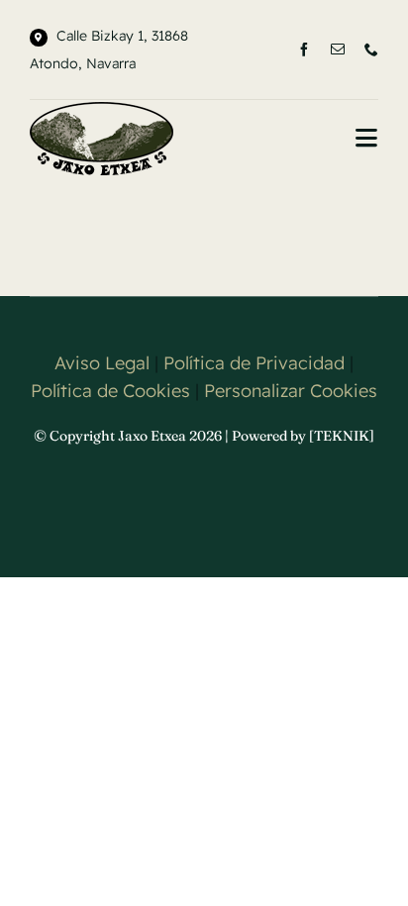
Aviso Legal (102, 363)
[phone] (371, 49)
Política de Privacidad (254, 363)
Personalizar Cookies (290, 390)
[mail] (338, 49)
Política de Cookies (110, 390)
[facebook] (304, 49)
